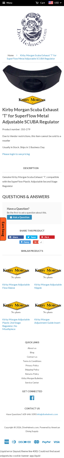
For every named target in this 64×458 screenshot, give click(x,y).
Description (31, 168)
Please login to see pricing (16, 153)
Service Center (32, 382)
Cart (42, 2)
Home (11, 55)
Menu (9, 2)
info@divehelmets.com (47, 414)
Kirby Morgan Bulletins (32, 378)
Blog (32, 352)
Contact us (32, 357)
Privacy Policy (32, 365)
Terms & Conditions (32, 361)
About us (32, 348)
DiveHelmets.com (30, 427)
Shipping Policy (32, 369)
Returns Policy (32, 374)
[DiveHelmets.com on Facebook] (32, 397)
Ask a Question (21, 217)
